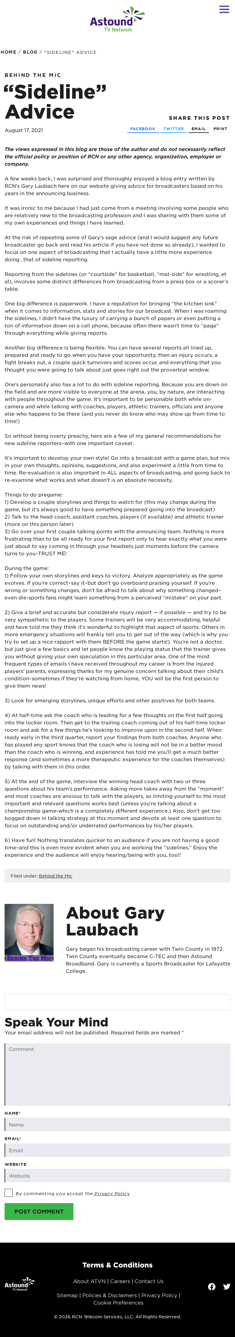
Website (16, 1164)
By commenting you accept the (73, 1193)
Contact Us (149, 1281)
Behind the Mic (33, 75)
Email (199, 128)
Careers (120, 1281)
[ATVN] (117, 18)
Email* (13, 1138)
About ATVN (89, 1281)
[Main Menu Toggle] (224, 9)
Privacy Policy (111, 1193)
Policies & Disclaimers (109, 1295)
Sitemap (67, 1295)
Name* (13, 1113)
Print (220, 128)
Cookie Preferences (118, 1302)
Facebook (143, 128)
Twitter (173, 128)
